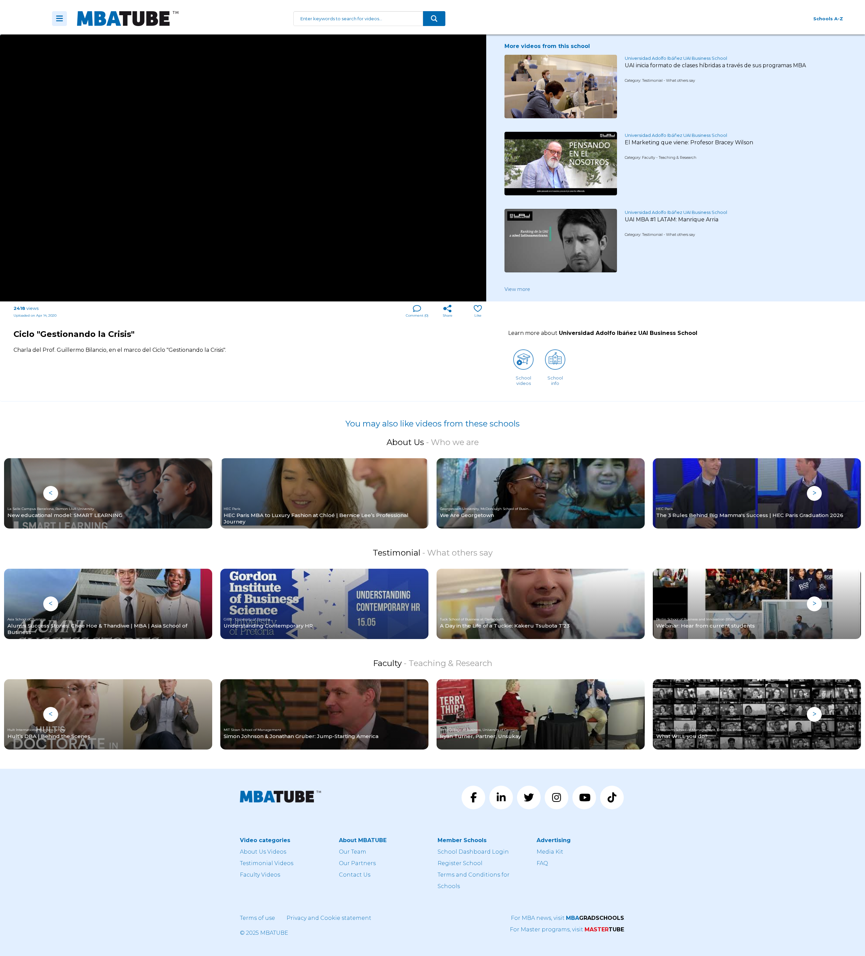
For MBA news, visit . (568, 918)
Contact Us (354, 875)
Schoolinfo (555, 380)
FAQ (542, 863)
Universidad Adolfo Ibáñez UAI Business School (676, 58)
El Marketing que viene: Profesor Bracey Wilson (689, 142)
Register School (460, 863)
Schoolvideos (523, 380)
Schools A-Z (828, 18)
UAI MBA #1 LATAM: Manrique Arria (671, 219)
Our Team (352, 852)
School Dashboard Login (473, 852)
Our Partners (357, 863)
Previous (50, 493)
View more (517, 289)
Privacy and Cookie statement (329, 918)
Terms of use (257, 918)
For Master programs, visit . (567, 929)
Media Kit (550, 852)
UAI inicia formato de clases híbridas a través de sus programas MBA (715, 65)
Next (814, 493)
